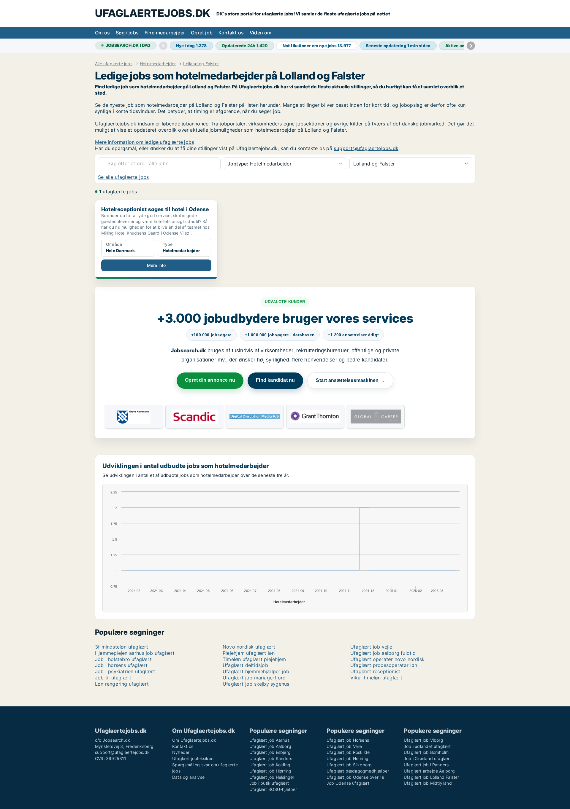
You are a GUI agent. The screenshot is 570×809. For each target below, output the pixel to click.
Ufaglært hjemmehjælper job (256, 671)
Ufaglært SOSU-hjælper (273, 789)
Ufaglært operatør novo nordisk (387, 659)
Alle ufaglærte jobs (113, 63)
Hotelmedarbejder (158, 63)
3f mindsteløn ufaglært (121, 647)
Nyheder (180, 752)
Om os (102, 33)
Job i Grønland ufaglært (427, 758)
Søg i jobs (127, 33)
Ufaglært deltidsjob (245, 665)
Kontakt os (231, 33)
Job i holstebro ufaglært (123, 659)
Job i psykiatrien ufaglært (125, 671)
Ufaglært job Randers (270, 758)
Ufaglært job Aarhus (269, 740)
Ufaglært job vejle (371, 647)
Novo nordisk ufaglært (249, 647)
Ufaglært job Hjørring (270, 770)
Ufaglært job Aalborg (270, 746)
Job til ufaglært (113, 678)
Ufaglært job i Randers (426, 764)
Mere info (156, 265)
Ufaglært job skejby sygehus (256, 684)
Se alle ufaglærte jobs (123, 177)
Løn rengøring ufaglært (122, 684)
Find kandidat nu (275, 380)
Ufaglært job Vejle (344, 746)
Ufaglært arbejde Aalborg (429, 770)
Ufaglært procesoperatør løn (383, 665)
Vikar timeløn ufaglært (376, 678)
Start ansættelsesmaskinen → (350, 380)
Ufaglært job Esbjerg (270, 752)
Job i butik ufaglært (269, 783)
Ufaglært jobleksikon (192, 758)
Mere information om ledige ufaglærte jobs (144, 142)
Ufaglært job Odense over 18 (355, 777)
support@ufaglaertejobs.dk (366, 148)
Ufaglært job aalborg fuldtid (383, 653)
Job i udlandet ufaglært (427, 746)
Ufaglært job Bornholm (426, 752)
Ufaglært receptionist (375, 671)
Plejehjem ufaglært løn (249, 653)
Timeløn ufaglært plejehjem (254, 659)
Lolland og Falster (201, 63)
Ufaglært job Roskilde (348, 752)
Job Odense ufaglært (348, 783)
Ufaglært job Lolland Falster (431, 777)
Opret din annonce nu (210, 380)
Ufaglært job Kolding (269, 764)
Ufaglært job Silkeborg (349, 764)
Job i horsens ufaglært (121, 665)
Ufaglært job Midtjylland (428, 783)
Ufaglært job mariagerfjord (254, 678)
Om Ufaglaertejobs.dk (194, 740)
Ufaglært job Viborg (423, 740)
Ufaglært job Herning (347, 758)
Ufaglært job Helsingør (271, 777)
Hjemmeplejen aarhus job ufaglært (135, 653)
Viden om (261, 33)
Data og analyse (188, 777)
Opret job (202, 33)
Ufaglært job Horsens (348, 740)
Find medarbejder (165, 33)
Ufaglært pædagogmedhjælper (358, 770)
